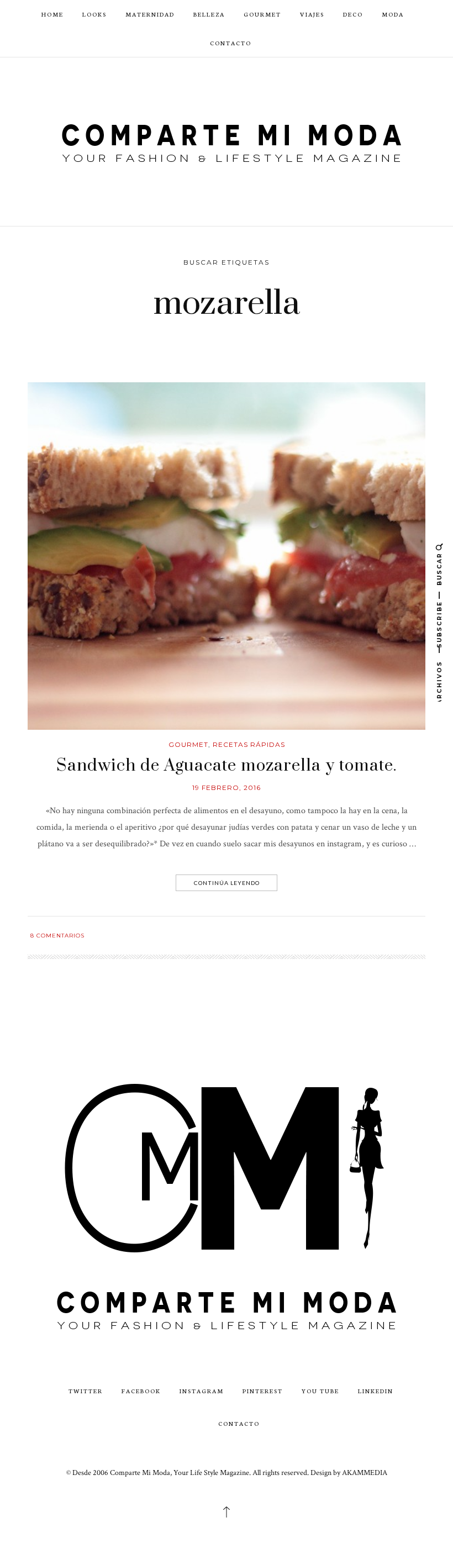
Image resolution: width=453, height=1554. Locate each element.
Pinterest (263, 1391)
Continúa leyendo (227, 882)
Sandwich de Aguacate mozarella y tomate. (226, 765)
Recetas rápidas (249, 744)
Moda (393, 14)
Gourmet (262, 14)
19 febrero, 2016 (226, 787)
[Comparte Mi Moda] (226, 141)
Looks (94, 14)
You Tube (320, 1391)
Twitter (86, 1391)
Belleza (209, 14)
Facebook (141, 1391)
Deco (353, 14)
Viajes (312, 14)
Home (52, 14)
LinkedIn (375, 1391)
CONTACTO (230, 43)
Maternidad (150, 14)
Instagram (202, 1391)
